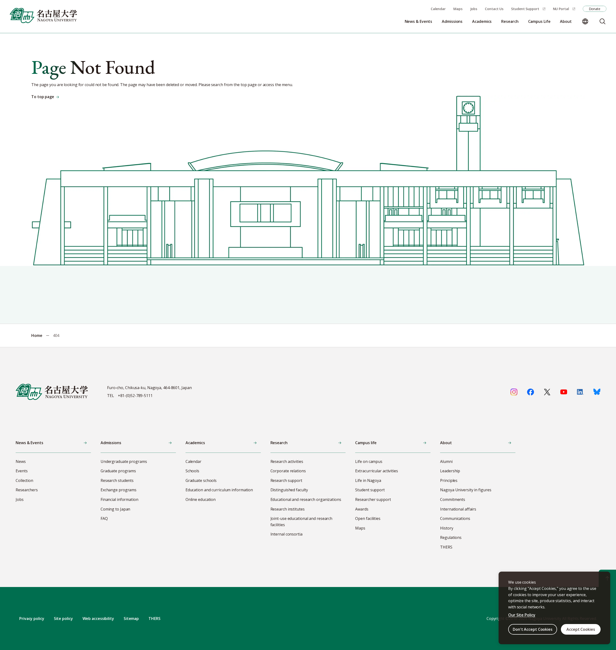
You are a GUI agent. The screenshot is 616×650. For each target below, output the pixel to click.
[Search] (602, 21)
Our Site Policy (521, 615)
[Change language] (585, 21)
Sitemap (131, 618)
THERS (154, 618)
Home (36, 335)
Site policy (63, 618)
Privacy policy (31, 618)
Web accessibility (98, 618)
